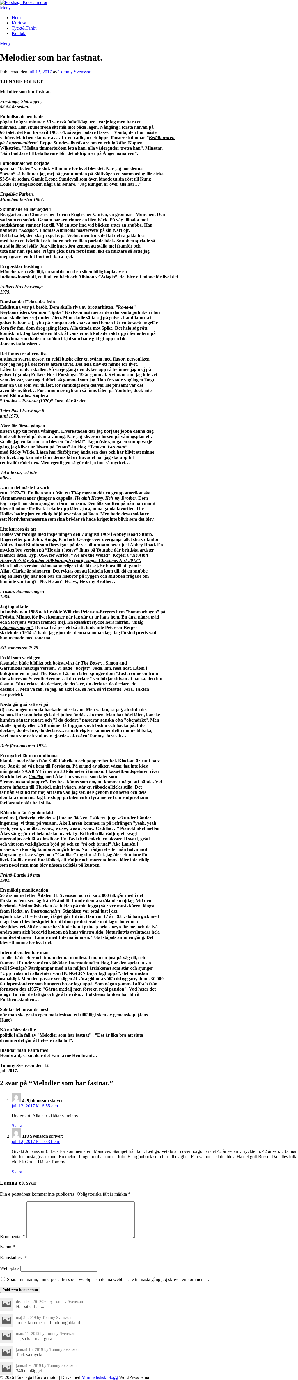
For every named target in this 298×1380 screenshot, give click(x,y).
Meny (5, 7)
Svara (17, 1125)
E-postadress (13, 1257)
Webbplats (9, 1268)
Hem (16, 17)
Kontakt (19, 33)
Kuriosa (19, 22)
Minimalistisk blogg (99, 1377)
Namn (7, 1246)
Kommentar (12, 1236)
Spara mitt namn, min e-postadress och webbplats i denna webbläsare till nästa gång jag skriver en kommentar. (108, 1279)
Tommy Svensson (74, 71)
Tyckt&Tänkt (24, 28)
